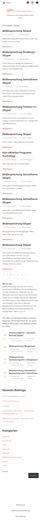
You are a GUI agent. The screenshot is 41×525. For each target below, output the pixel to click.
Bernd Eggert (24, 34)
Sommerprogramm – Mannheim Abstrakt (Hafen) (22, 334)
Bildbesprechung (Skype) (16, 30)
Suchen (5, 471)
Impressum (20, 505)
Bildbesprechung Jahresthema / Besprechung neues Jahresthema (23, 372)
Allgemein (6, 437)
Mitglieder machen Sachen (12, 457)
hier (24, 311)
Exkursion (6, 449)
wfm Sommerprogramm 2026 (13, 396)
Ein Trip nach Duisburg (10, 401)
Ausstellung (6, 441)
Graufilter (5, 406)
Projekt (5, 461)
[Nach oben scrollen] (37, 521)
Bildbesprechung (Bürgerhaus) (22, 346)
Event (4, 445)
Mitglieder (6, 453)
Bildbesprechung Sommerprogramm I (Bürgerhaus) (23, 358)
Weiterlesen (7, 47)
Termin (4, 466)
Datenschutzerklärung (20, 510)
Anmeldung (20, 516)
